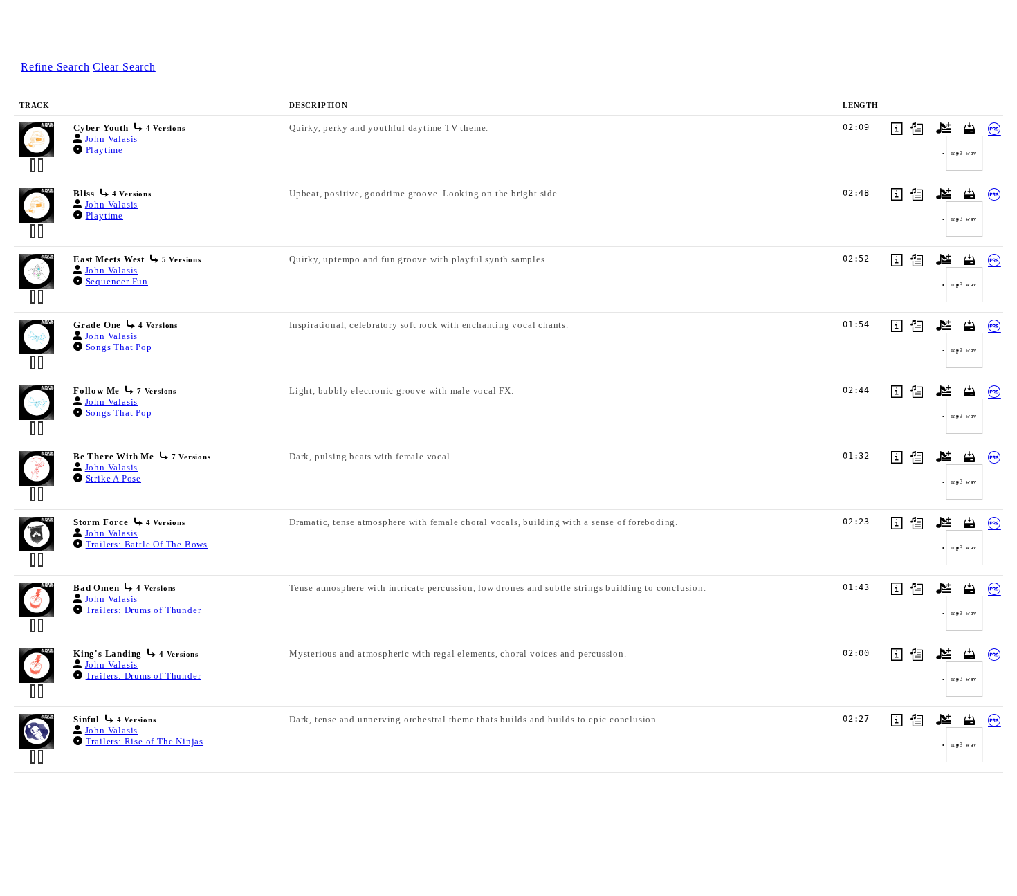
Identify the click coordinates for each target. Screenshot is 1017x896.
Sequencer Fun (117, 281)
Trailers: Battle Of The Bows (147, 544)
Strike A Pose (113, 478)
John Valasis (111, 139)
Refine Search (55, 67)
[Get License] (993, 128)
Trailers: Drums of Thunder (143, 610)
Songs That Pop (119, 347)
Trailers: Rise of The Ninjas (144, 741)
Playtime (104, 150)
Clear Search (124, 67)
